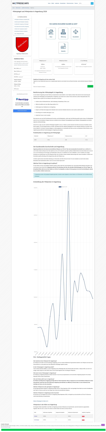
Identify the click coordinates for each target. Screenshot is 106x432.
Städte (52, 3)
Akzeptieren (53, 429)
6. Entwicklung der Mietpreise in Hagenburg (20, 31)
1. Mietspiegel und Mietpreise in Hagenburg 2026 (21, 19)
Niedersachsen (18, 7)
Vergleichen (90, 86)
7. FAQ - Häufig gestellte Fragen (19, 33)
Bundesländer (63, 3)
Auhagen (35, 416)
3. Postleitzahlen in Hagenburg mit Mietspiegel (21, 24)
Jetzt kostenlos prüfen (22, 110)
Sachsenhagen (36, 419)
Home (49, 3)
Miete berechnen (70, 3)
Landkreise (57, 3)
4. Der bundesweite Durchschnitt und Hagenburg (21, 26)
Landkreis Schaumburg (25, 7)
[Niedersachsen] (22, 44)
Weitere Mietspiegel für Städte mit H (40, 401)
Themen (76, 3)
